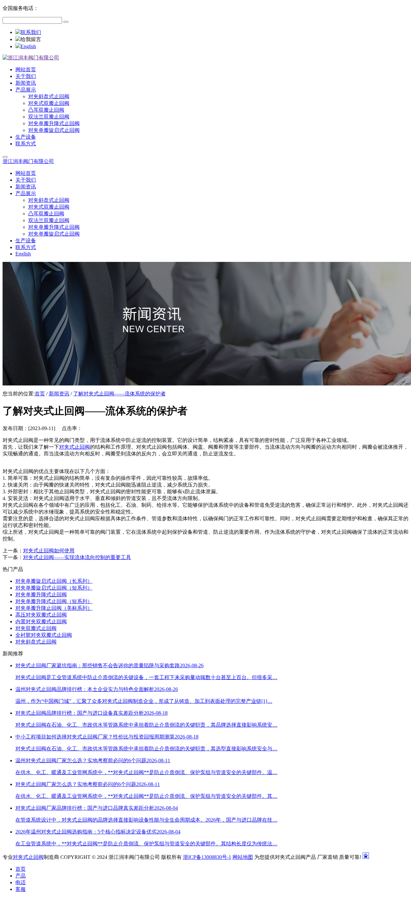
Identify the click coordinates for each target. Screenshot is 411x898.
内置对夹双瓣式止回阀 (41, 621)
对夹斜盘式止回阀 (36, 641)
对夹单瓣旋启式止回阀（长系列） (53, 581)
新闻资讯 (59, 393)
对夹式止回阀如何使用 (48, 550)
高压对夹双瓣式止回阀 (41, 614)
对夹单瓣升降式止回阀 (41, 594)
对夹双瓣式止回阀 (36, 628)
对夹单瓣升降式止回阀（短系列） (53, 601)
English (28, 46)
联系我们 (31, 32)
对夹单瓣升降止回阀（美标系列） (53, 608)
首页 (40, 393)
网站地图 (242, 857)
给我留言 (31, 39)
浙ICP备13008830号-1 (207, 857)
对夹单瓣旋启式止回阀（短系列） (53, 588)
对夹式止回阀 (74, 447)
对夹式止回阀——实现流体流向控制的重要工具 (77, 557)
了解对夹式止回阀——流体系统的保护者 (119, 393)
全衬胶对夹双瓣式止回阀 (43, 635)
